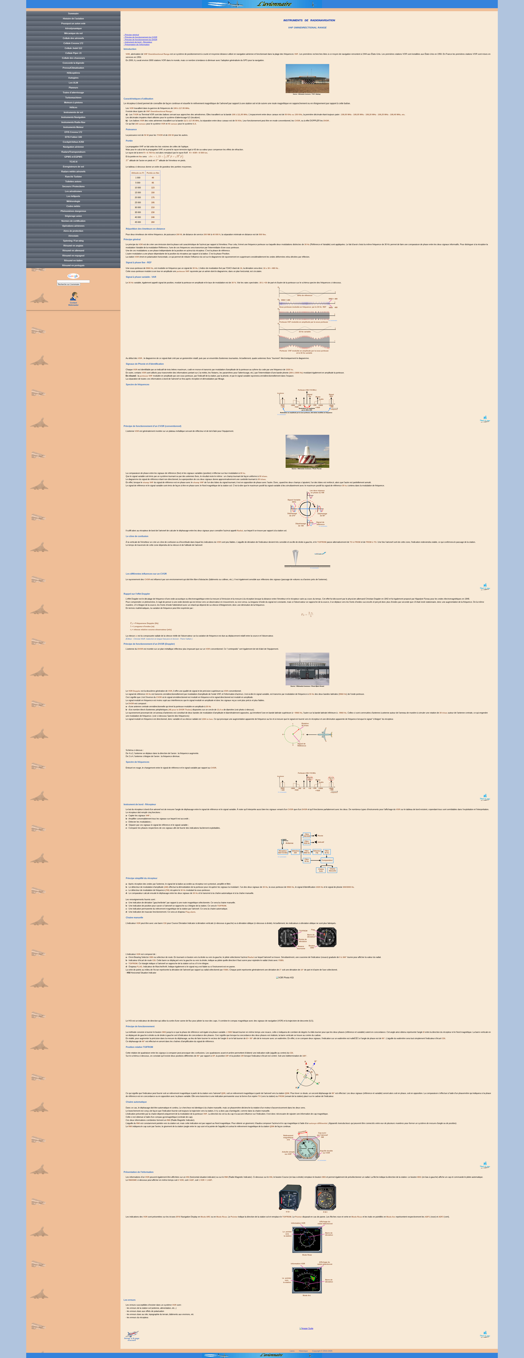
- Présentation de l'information (137, 44)
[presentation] (166, 156)
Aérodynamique (73, 28)
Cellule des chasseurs (73, 58)
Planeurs (73, 88)
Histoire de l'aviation (73, 18)
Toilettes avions (73, 181)
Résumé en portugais (73, 265)
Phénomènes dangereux (73, 211)
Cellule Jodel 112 (73, 48)
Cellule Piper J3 (73, 53)
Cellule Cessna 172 (73, 43)
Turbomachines (73, 97)
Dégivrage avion (73, 216)
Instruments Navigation (73, 117)
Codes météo (73, 206)
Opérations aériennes (73, 226)
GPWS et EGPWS (73, 157)
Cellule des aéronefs (73, 38)
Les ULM (73, 83)
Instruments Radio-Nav (73, 122)
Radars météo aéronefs (73, 171)
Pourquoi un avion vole (73, 23)
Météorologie (73, 201)
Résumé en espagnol (73, 256)
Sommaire (73, 13)
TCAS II (73, 162)
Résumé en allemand (73, 250)
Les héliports (73, 196)
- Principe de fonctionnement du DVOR (140, 39)
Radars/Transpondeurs (73, 152)
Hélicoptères (73, 73)
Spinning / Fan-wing (73, 241)
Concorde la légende (73, 63)
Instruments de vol (73, 112)
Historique (303, 1351)
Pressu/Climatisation (73, 68)
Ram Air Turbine (73, 176)
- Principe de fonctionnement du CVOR (140, 37)
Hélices (73, 107)
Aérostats (73, 236)
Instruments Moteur (73, 127)
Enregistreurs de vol (73, 167)
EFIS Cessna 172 (73, 132)
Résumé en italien (73, 260)
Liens (292, 1351)
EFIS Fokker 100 (73, 137)
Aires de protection (73, 231)
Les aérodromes (73, 191)
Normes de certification (73, 221)
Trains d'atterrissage (73, 92)
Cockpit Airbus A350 (73, 142)
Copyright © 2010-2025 (322, 1351)
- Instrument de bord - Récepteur (138, 42)
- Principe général (131, 35)
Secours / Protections (73, 186)
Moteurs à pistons (73, 102)
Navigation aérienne (73, 147)
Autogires (73, 78)
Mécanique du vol (73, 33)
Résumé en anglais (73, 246)
